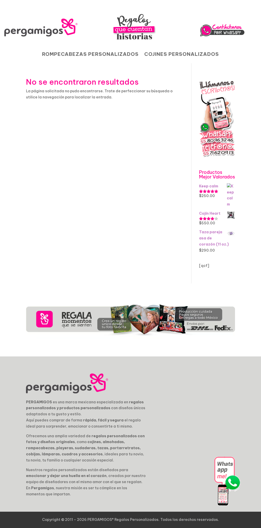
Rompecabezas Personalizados (90, 54)
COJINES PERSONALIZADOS (181, 54)
